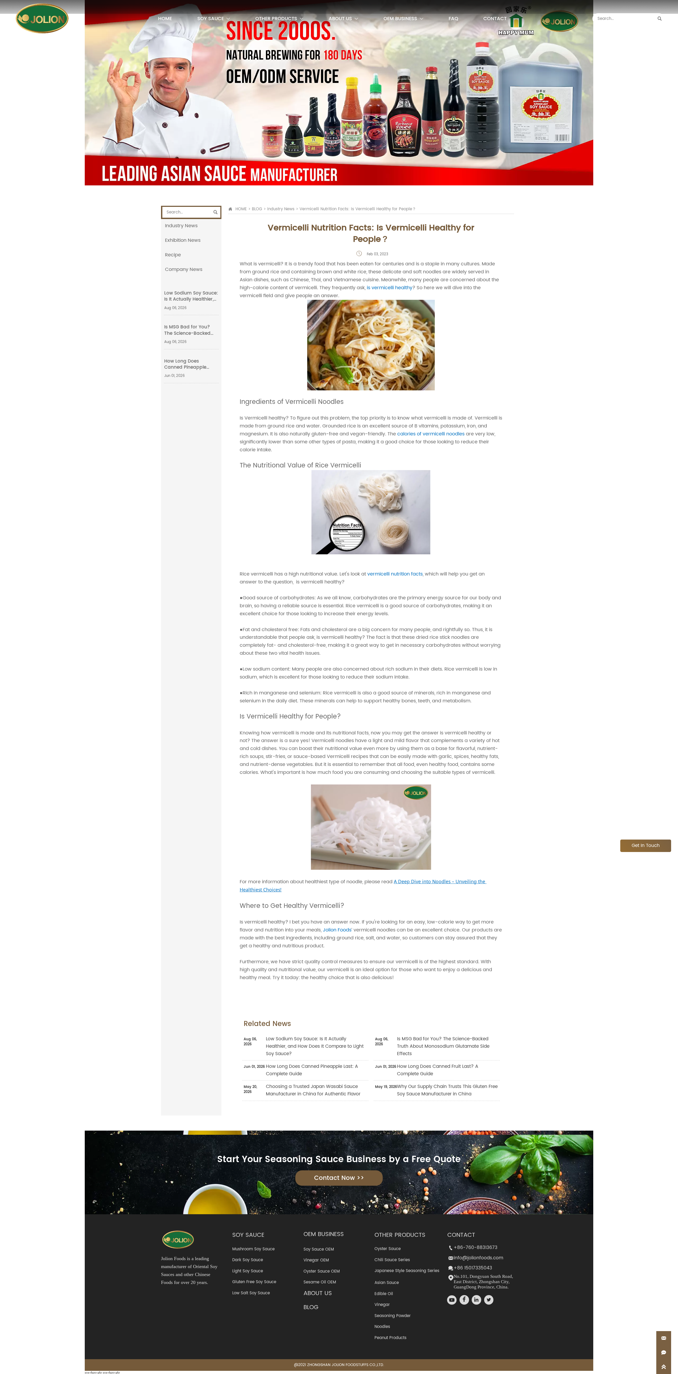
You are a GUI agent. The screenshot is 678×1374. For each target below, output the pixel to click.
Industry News (281, 209)
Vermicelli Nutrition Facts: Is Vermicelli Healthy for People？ (358, 209)
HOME (241, 209)
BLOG (257, 209)
